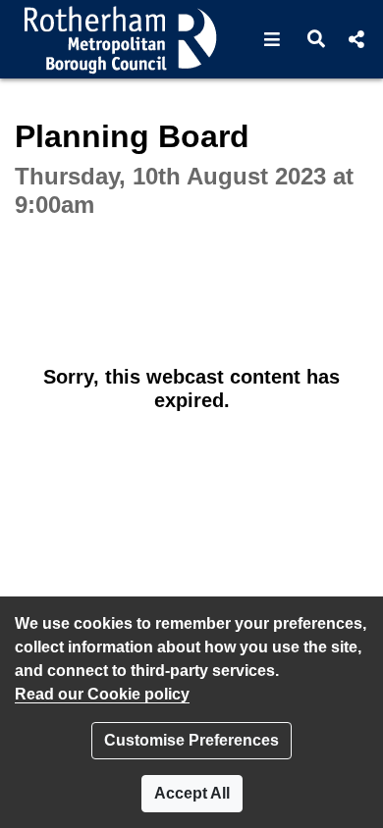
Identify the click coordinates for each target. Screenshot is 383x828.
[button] (272, 39)
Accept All (192, 793)
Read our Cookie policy (102, 694)
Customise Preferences (191, 740)
